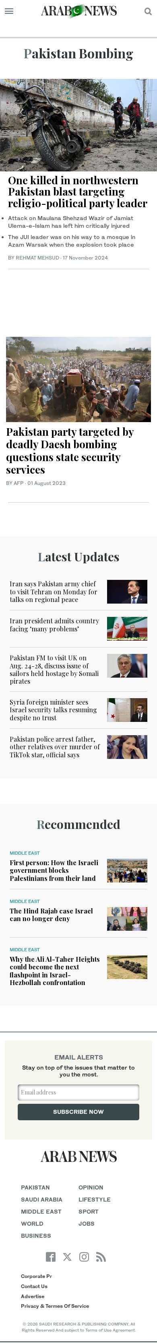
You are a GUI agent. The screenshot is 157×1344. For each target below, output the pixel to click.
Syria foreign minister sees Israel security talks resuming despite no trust (53, 709)
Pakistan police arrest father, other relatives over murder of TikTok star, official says (55, 747)
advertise (32, 1296)
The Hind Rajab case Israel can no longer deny (51, 915)
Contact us (34, 1286)
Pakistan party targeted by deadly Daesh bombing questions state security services (70, 450)
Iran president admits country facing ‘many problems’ (54, 624)
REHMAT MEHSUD (37, 258)
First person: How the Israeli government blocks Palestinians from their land (54, 870)
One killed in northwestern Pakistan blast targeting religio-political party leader (77, 191)
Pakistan (35, 1187)
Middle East (25, 853)
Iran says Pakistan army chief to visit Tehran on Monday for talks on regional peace (53, 591)
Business (36, 1235)
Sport (88, 1211)
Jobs (86, 1223)
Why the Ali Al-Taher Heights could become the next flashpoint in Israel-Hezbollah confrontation (55, 971)
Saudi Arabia (41, 1199)
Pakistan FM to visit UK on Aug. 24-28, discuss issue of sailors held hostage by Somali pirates (54, 669)
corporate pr (36, 1276)
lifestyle (94, 1199)
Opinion (90, 1187)
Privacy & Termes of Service (55, 1306)
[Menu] (9, 11)
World (32, 1223)
